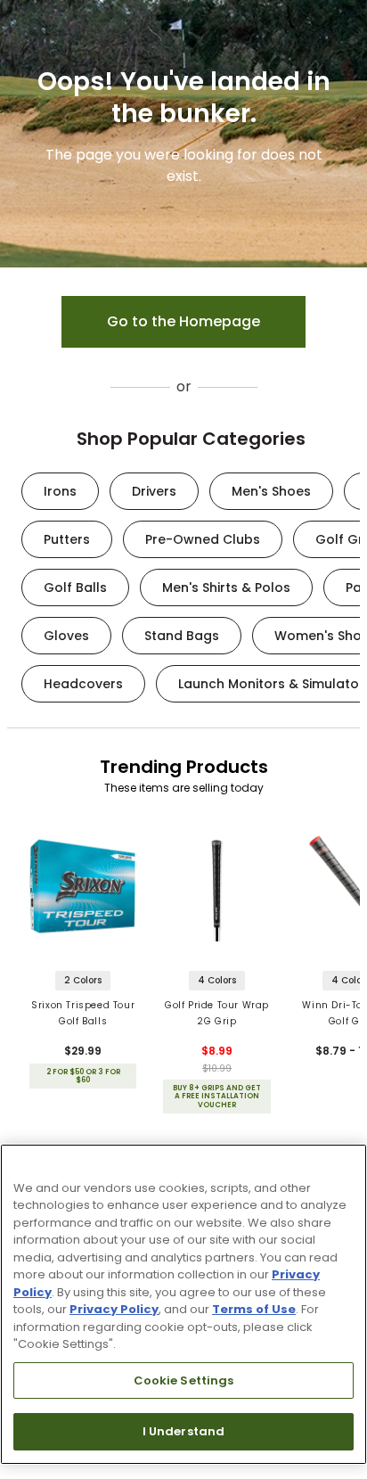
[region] (183, 1304)
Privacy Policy (114, 1309)
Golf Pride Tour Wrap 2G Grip (217, 1013)
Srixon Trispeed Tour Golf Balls (83, 1013)
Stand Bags (181, 636)
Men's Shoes (271, 491)
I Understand (184, 1431)
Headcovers (83, 684)
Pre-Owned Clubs (202, 539)
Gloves (66, 636)
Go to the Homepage (183, 321)
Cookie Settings (184, 1380)
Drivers (154, 491)
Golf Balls (75, 587)
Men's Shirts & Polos (226, 587)
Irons (60, 491)
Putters (67, 539)
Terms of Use (254, 1309)
